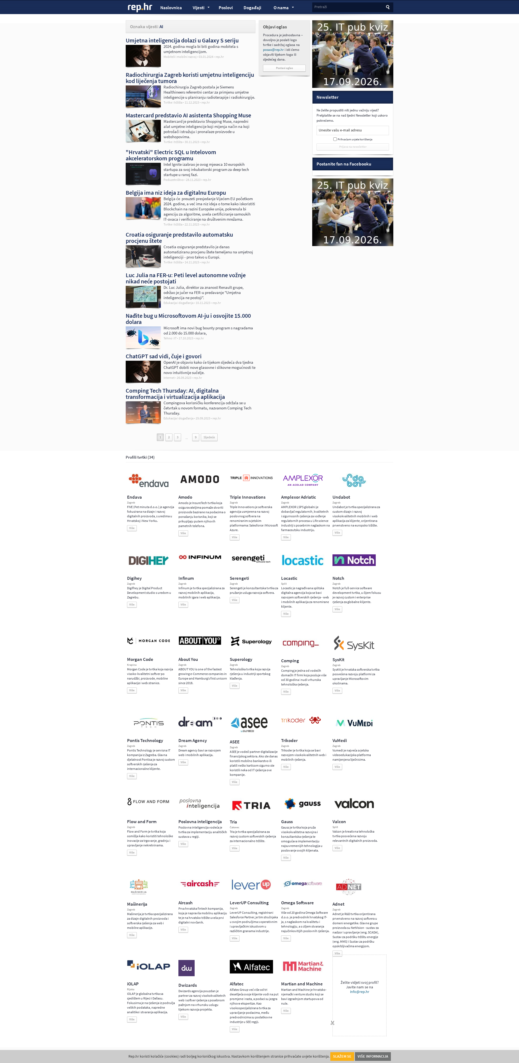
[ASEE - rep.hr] (250, 732)
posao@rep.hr (273, 49)
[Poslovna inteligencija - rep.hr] (200, 809)
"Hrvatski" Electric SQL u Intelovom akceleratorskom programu (171, 155)
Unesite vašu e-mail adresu (340, 130)
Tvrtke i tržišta (173, 102)
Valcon (339, 822)
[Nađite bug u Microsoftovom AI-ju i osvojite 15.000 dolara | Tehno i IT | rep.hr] (143, 347)
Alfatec (237, 984)
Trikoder (289, 740)
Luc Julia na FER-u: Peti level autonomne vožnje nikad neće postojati (186, 278)
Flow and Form (142, 822)
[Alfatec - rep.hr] (251, 972)
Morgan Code (140, 659)
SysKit (338, 660)
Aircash (185, 903)
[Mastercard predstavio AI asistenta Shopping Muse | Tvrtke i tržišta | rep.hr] (143, 140)
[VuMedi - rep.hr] (354, 728)
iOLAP (133, 984)
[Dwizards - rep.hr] (186, 975)
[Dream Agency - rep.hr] (200, 725)
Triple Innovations (247, 497)
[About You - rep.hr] (200, 645)
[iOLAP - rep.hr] (148, 968)
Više (132, 528)
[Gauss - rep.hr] (302, 809)
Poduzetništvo (174, 180)
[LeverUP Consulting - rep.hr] (251, 889)
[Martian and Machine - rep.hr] (302, 971)
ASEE (234, 742)
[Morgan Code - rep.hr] (148, 645)
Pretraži (320, 6)
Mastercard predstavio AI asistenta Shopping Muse (188, 115)
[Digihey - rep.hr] (148, 566)
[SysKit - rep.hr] (354, 649)
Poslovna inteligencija (200, 822)
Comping (290, 661)
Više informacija (373, 1056)
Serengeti (239, 578)
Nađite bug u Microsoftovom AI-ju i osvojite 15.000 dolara (188, 319)
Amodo (185, 497)
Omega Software (297, 903)
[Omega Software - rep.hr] (302, 887)
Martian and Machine (302, 984)
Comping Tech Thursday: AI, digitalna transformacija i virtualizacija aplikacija (175, 393)
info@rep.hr (359, 991)
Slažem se (342, 1056)
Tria (233, 822)
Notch (338, 578)
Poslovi (226, 8)
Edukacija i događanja (179, 303)
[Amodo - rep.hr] (200, 484)
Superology (241, 659)
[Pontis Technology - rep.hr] (148, 728)
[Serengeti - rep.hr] (251, 563)
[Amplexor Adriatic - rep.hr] (302, 485)
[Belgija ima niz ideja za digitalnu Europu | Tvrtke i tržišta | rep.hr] (143, 217)
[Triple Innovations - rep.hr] (251, 481)
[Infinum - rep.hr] (200, 559)
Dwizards (187, 985)
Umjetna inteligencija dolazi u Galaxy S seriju (182, 40)
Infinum (186, 578)
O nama (278, 8)
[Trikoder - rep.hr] (301, 722)
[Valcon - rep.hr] (354, 808)
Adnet (338, 904)
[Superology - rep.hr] (251, 645)
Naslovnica (171, 8)
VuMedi (339, 740)
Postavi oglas (284, 68)
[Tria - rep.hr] (251, 812)
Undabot (341, 497)
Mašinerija (137, 904)
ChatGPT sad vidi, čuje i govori (164, 356)
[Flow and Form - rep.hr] (148, 804)
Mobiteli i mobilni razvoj (180, 57)
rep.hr (140, 8)
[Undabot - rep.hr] (354, 486)
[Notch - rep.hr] (354, 565)
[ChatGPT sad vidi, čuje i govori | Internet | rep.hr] (143, 381)
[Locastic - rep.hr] (302, 565)
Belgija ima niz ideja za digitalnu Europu (176, 192)
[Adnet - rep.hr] (348, 894)
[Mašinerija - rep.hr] (139, 894)
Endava (134, 497)
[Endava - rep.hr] (148, 487)
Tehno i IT (170, 338)
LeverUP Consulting (249, 903)
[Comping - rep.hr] (301, 650)
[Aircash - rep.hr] (200, 887)
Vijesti (196, 8)
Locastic (289, 578)
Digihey (134, 578)
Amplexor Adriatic (298, 497)
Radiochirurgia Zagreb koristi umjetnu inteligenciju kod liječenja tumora (190, 78)
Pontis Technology (145, 740)
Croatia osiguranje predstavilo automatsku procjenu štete (179, 237)
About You (188, 659)
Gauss (287, 822)
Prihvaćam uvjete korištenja (355, 139)
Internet (169, 378)
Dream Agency (192, 740)
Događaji (252, 8)
